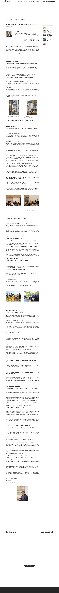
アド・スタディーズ (12, 19)
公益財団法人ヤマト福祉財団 (10, 482)
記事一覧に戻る (29, 565)
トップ (7, 19)
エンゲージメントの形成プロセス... (45, 532)
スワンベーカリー (8, 480)
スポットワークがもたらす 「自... (13, 532)
